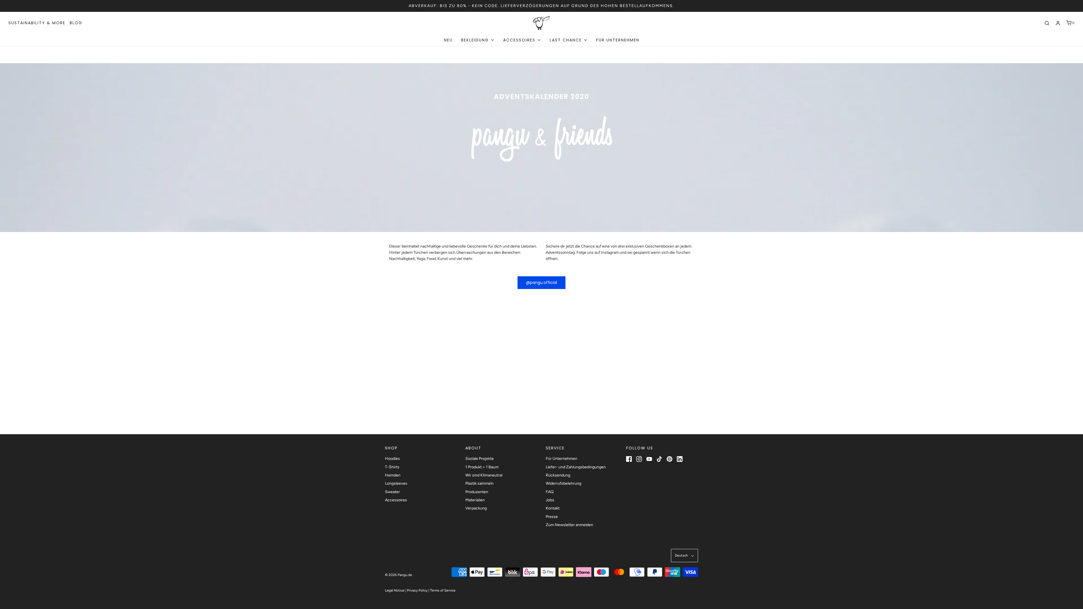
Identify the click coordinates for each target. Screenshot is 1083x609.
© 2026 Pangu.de (398, 575)
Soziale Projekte (479, 458)
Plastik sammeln (479, 483)
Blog (76, 23)
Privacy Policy (417, 590)
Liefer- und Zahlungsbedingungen (576, 467)
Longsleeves (396, 483)
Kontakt (553, 508)
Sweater (392, 491)
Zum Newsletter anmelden (569, 524)
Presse (552, 516)
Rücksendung (558, 475)
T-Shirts (392, 467)
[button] (684, 555)
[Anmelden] (1058, 23)
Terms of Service (442, 590)
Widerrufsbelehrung (563, 483)
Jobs (550, 500)
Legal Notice (394, 590)
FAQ (550, 491)
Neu (448, 40)
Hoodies (392, 458)
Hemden (392, 475)
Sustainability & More (36, 23)
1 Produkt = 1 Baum (482, 467)
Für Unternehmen (617, 40)
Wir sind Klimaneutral (483, 475)
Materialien (475, 500)
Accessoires (396, 500)
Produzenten (476, 491)
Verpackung (476, 508)
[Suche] (1047, 23)
